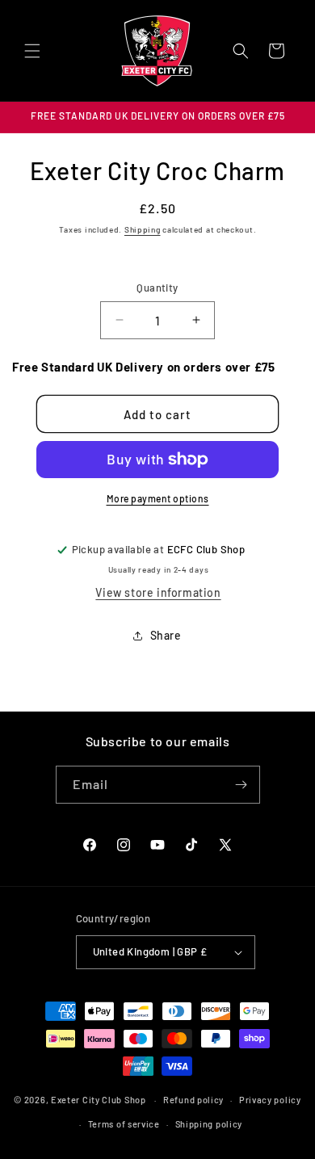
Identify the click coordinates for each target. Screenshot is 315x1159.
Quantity (157, 287)
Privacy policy (270, 1099)
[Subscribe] (241, 785)
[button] (32, 51)
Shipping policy (209, 1124)
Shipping (142, 229)
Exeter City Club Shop (98, 1099)
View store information (157, 592)
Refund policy (193, 1099)
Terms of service (124, 1124)
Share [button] (166, 635)
